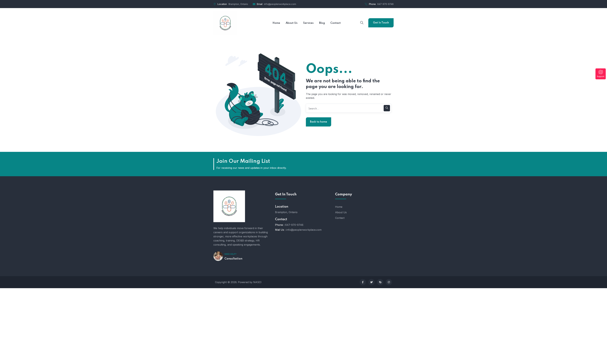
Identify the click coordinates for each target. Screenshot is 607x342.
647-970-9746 (385, 4)
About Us (341, 212)
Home (338, 206)
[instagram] (389, 282)
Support (600, 76)
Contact (339, 217)
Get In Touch (381, 22)
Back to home (318, 121)
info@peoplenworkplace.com (280, 4)
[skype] (380, 282)
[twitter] (371, 282)
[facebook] (363, 282)
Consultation (233, 258)
